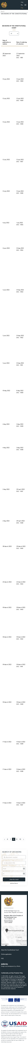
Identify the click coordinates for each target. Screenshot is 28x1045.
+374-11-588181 (8, 919)
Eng (22, 8)
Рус (22, 5)
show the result (14, 879)
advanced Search (14, 883)
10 (20, 839)
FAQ (2, 958)
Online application (6, 954)
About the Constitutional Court (10, 950)
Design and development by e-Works (10, 966)
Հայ (22, 2)
